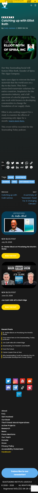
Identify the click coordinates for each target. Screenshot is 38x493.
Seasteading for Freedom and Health (16, 346)
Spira (14, 182)
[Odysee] (29, 387)
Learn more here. (17, 120)
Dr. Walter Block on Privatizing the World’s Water (18, 333)
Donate (5, 440)
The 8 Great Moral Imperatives (15, 422)
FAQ (3, 413)
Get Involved (7, 416)
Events (8, 17)
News (4, 431)
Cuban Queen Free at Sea (12, 352)
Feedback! (6, 452)
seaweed (6, 182)
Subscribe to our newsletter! (19, 473)
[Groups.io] (19, 394)
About (4, 411)
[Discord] (8, 387)
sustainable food (27, 182)
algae (11, 177)
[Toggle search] (31, 5)
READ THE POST (10, 256)
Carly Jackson (10, 28)
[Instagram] (15, 381)
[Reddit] (29, 381)
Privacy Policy (8, 446)
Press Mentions (8, 434)
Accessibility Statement (12, 449)
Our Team (6, 437)
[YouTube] (22, 381)
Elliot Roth (20, 177)
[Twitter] (8, 381)
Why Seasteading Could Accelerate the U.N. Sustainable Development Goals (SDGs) (19, 356)
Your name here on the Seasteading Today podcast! (19, 338)
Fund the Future (8, 349)
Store (4, 443)
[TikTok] (22, 387)
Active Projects (8, 425)
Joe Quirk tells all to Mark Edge (14, 343)
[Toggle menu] (35, 5)
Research (6, 428)
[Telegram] (15, 387)
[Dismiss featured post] (35, 1)
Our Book (6, 419)
